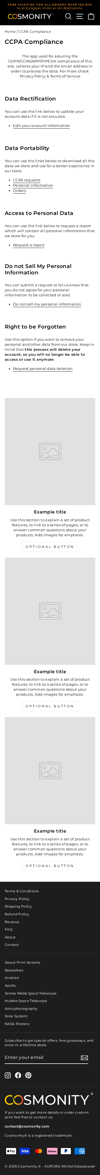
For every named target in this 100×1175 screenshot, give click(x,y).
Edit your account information (41, 126)
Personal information (33, 185)
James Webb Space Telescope (30, 993)
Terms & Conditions (22, 891)
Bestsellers (14, 970)
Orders (19, 191)
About (10, 937)
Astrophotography (21, 1008)
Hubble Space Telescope (26, 1001)
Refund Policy (17, 914)
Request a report (28, 245)
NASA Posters (17, 1024)
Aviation (12, 978)
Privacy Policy (17, 899)
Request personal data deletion (43, 369)
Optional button (50, 547)
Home (10, 31)
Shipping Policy (18, 906)
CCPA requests (26, 180)
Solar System (16, 1016)
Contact (12, 945)
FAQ (8, 929)
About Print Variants (22, 962)
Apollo (10, 985)
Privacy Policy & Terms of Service (50, 76)
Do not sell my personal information (47, 304)
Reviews (12, 922)
